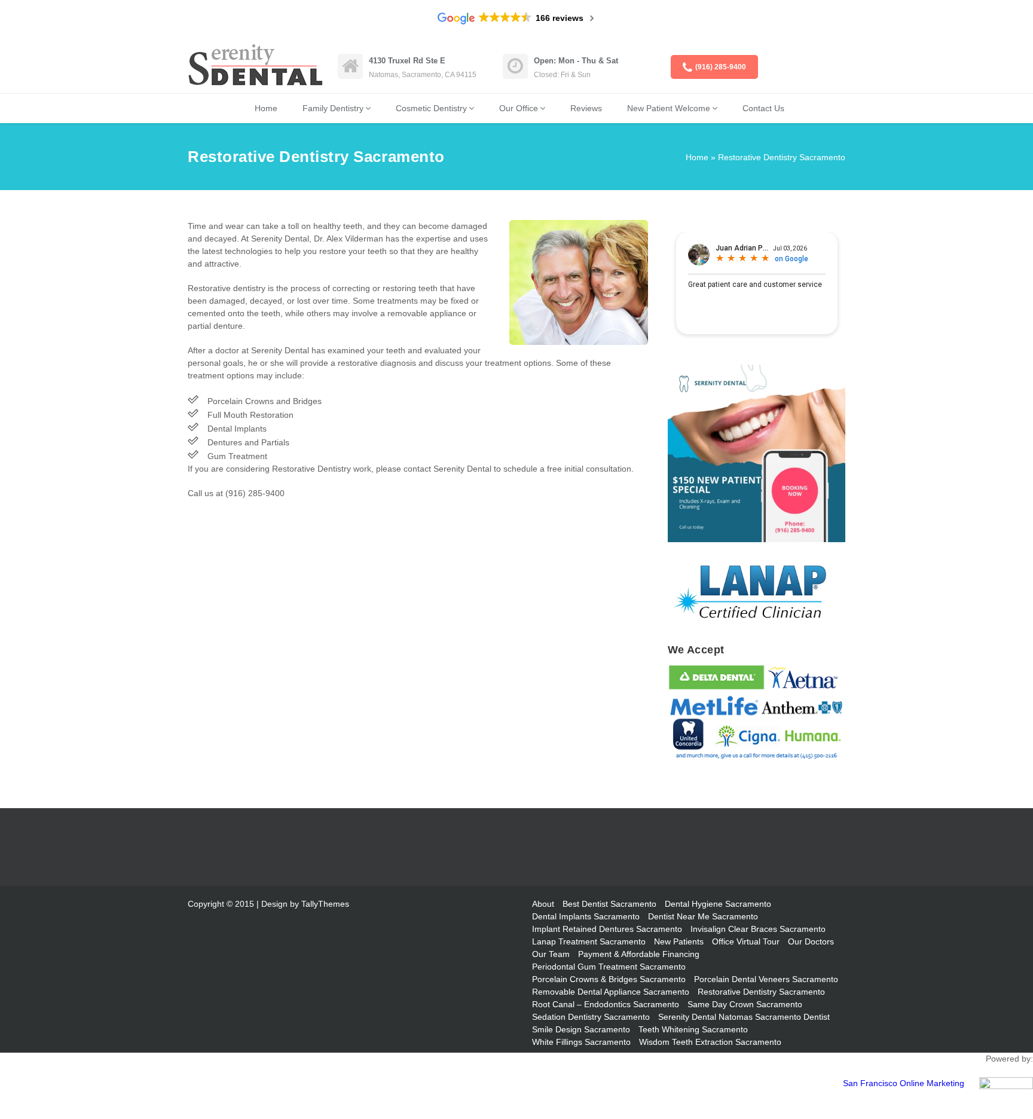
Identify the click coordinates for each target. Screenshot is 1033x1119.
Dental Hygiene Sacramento (718, 904)
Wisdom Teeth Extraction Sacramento (710, 1042)
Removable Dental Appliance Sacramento (610, 991)
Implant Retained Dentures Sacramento (607, 929)
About (543, 904)
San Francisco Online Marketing (903, 1083)
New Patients (679, 941)
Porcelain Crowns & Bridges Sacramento (609, 979)
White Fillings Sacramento (581, 1042)
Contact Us (763, 108)
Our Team (551, 954)
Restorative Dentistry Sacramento (761, 991)
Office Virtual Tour (746, 941)
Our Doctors (811, 941)
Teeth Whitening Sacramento (693, 1029)
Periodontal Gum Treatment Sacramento (609, 966)
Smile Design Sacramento (581, 1029)
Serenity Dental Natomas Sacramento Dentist (744, 1017)
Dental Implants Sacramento (586, 916)
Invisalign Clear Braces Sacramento (758, 929)
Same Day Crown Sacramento (744, 1004)
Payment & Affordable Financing (638, 954)
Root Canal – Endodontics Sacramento (605, 1004)
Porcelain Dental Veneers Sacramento (766, 979)
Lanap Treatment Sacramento (589, 941)
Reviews (586, 108)
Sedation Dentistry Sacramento (591, 1017)
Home (266, 108)
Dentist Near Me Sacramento (703, 916)
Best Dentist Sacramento (609, 904)
